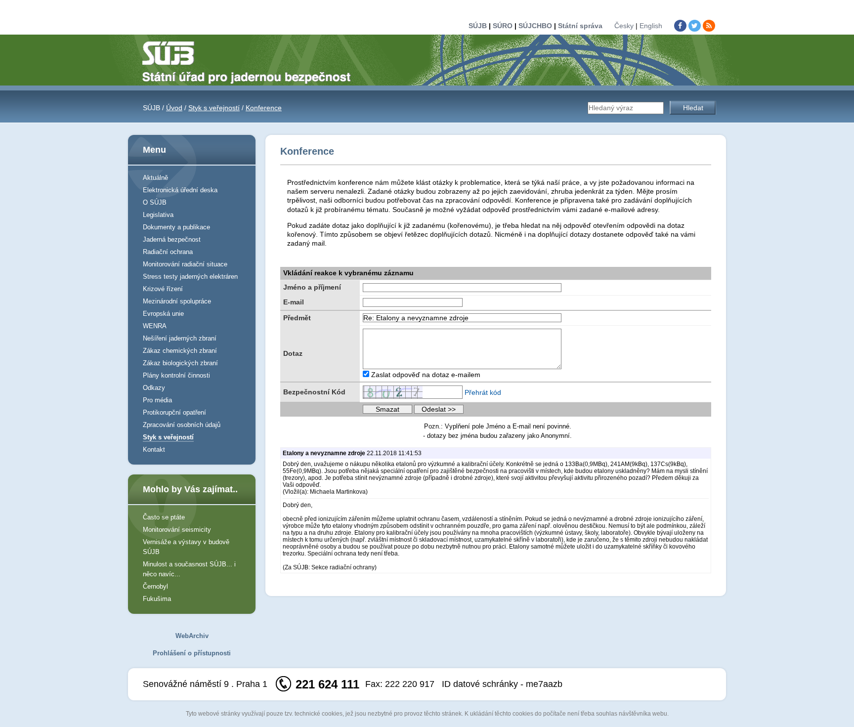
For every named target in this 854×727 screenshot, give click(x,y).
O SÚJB (155, 202)
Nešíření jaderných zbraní (179, 338)
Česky (624, 26)
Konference (264, 108)
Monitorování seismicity (177, 529)
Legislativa (158, 214)
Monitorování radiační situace (185, 264)
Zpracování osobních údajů (181, 424)
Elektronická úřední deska (180, 190)
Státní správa (580, 26)
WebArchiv (192, 636)
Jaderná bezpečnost (172, 239)
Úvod (174, 108)
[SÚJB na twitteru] (694, 26)
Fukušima (157, 598)
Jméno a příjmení (312, 287)
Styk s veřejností (214, 108)
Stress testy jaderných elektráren (190, 276)
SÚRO (502, 26)
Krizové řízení (163, 289)
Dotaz (292, 353)
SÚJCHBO (535, 26)
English (651, 26)
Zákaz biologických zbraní (180, 363)
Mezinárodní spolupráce (177, 301)
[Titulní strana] (250, 62)
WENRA (155, 326)
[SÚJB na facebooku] (680, 26)
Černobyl (155, 586)
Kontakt (154, 449)
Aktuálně (155, 177)
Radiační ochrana (168, 252)
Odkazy (154, 387)
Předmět (297, 318)
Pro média (157, 400)
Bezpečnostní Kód (314, 392)
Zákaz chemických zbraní (180, 350)
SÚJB (478, 26)
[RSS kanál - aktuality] (709, 26)
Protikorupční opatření (174, 412)
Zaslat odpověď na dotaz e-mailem (425, 375)
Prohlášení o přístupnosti (192, 653)
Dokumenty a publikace (176, 227)
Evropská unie (163, 313)
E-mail (293, 302)
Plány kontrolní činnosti (176, 375)
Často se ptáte (164, 517)
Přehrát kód (483, 392)
